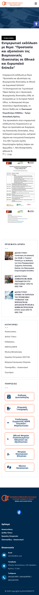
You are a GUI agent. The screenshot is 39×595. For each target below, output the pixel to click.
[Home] (19, 498)
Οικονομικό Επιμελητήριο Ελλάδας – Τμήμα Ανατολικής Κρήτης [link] (17, 113)
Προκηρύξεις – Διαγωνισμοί (16, 367)
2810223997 (13, 577)
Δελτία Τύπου (10, 336)
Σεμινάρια (9, 372)
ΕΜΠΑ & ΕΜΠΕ (11, 347)
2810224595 (25, 577)
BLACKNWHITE (28, 591)
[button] (36, 24)
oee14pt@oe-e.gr (15, 556)
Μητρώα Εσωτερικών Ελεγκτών (18, 362)
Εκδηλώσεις (9, 342)
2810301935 (13, 580)
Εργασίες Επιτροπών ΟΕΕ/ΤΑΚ (17, 357)
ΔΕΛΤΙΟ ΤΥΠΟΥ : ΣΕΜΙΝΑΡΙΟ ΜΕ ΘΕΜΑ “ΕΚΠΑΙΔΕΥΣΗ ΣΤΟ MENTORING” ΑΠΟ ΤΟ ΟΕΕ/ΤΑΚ (24, 281)
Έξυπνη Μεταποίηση (13, 352)
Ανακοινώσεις (9, 38)
